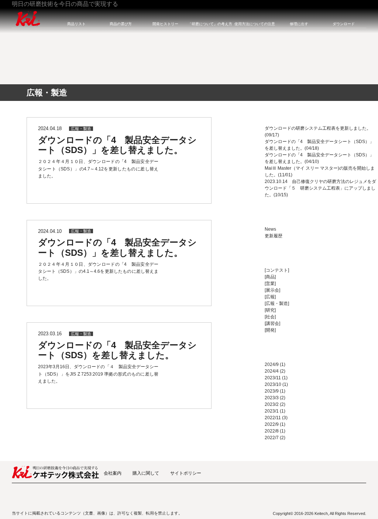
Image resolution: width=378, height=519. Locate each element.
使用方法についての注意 (254, 24)
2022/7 (272, 437)
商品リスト (76, 24)
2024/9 (272, 364)
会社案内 (112, 473)
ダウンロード (344, 24)
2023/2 (272, 404)
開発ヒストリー (165, 24)
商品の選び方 (121, 24)
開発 (270, 330)
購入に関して (146, 473)
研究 (270, 310)
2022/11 (273, 417)
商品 (270, 276)
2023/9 (272, 391)
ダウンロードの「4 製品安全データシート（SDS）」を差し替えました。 (117, 145)
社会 (270, 316)
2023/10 (273, 384)
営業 (270, 283)
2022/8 (272, 431)
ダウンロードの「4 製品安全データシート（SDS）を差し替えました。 (117, 350)
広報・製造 (81, 128)
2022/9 (272, 424)
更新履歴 (273, 235)
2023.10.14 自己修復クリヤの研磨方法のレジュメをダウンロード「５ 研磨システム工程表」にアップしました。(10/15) (320, 188)
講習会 (272, 323)
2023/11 (273, 377)
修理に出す (299, 24)
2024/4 (272, 371)
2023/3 (272, 397)
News (270, 229)
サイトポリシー (185, 473)
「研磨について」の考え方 (210, 24)
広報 (270, 296)
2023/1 (272, 411)
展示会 (272, 290)
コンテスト (277, 270)
